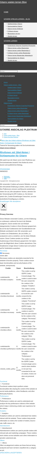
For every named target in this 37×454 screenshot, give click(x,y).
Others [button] (2, 440)
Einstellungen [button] (4, 201)
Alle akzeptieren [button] (15, 201)
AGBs (5, 178)
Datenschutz (7, 177)
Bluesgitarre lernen (13, 98)
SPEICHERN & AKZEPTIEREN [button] (11, 453)
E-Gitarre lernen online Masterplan (18, 113)
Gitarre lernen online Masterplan (17, 108)
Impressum (6, 176)
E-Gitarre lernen (12, 95)
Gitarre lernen (8, 103)
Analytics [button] (3, 411)
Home (6, 82)
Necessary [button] (3, 251)
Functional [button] (3, 381)
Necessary (5, 253)
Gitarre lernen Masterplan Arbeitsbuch (19, 116)
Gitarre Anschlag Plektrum (11, 137)
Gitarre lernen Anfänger (15, 93)
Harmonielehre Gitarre (14, 90)
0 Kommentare (5, 169)
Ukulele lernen (12, 100)
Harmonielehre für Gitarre (15, 118)
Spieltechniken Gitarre (14, 87)
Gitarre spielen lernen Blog (13, 2)
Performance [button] (4, 396)
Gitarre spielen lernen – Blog (12, 85)
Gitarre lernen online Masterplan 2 (18, 111)
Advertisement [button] (5, 426)
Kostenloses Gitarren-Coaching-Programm (21, 105)
